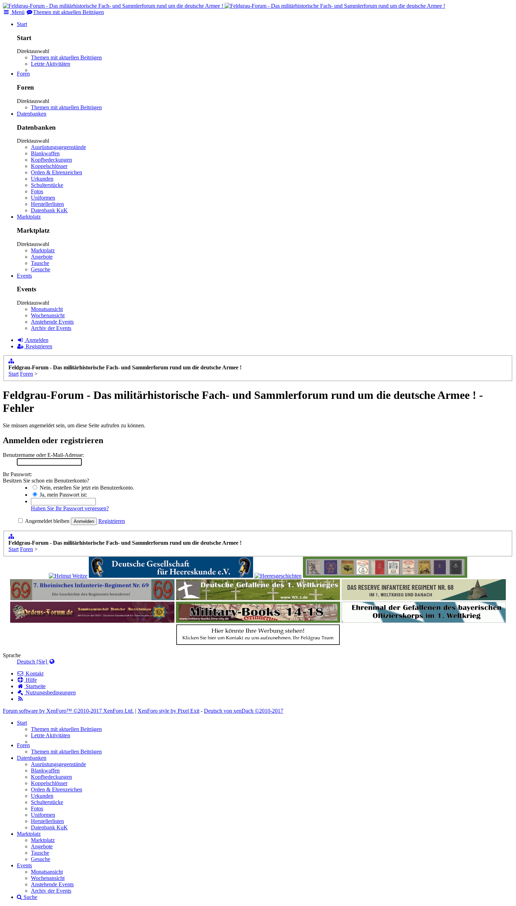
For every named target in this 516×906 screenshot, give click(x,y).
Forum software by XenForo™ (68, 711)
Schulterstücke (47, 185)
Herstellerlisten (47, 204)
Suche (29, 897)
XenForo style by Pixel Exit (168, 711)
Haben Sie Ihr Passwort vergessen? (70, 508)
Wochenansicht (48, 315)
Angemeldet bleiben (47, 521)
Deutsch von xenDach (243, 711)
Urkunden (42, 179)
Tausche (40, 263)
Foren (23, 74)
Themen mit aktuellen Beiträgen (66, 57)
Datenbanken (31, 114)
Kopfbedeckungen (51, 160)
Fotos (37, 191)
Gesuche (40, 269)
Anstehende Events (52, 322)
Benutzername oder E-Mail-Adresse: (43, 455)
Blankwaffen (45, 153)
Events (24, 276)
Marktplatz (29, 217)
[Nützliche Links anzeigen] (11, 361)
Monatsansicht (47, 309)
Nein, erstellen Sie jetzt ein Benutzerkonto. (86, 488)
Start (22, 24)
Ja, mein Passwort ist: (62, 495)
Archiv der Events (51, 328)
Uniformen (43, 198)
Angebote (42, 257)
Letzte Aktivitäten (50, 64)
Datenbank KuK (49, 210)
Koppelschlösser (49, 166)
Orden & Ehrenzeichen (56, 172)
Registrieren (111, 521)
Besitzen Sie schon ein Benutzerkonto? (46, 481)
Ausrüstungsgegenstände (58, 147)
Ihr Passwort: (17, 474)
